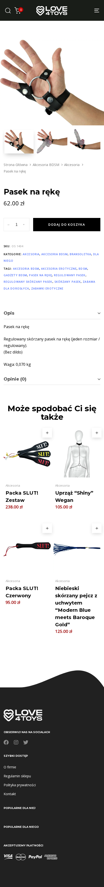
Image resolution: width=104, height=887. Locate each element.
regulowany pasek (70, 275)
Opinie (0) (15, 379)
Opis (9, 313)
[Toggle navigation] (83, 10)
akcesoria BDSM (26, 268)
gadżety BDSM (15, 275)
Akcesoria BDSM (46, 164)
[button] (47, 433)
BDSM (83, 268)
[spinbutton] (16, 224)
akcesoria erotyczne (59, 268)
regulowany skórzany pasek (28, 281)
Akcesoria (72, 164)
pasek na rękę (40, 275)
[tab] (52, 313)
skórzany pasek (67, 281)
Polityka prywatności (20, 785)
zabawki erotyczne (47, 288)
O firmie (10, 767)
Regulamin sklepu (17, 776)
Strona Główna (16, 164)
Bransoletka (80, 254)
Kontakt (10, 794)
